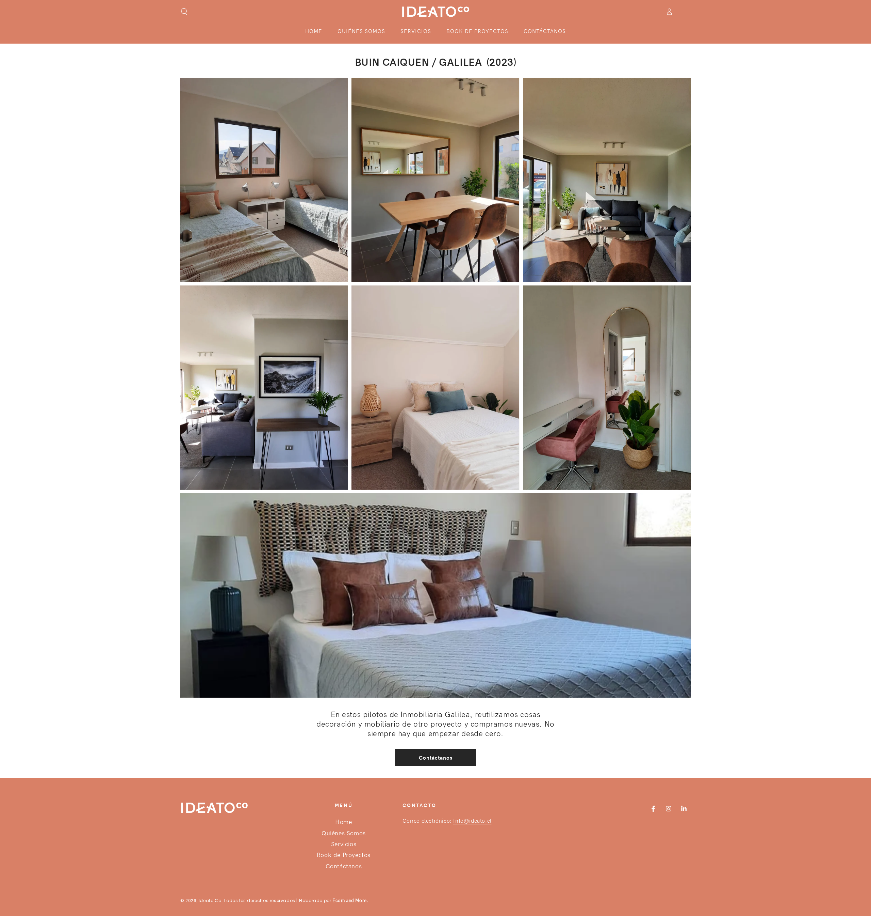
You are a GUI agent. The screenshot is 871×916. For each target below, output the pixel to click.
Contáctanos (436, 757)
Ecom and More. (350, 900)
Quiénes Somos (344, 833)
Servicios (343, 844)
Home (343, 822)
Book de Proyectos (344, 855)
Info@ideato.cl (472, 821)
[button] (184, 11)
